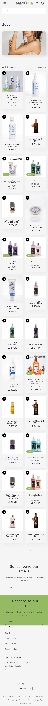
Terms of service (24, 700)
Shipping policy (37, 700)
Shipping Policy (11, 649)
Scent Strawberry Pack (35, 496)
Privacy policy (12, 700)
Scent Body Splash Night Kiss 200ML (36, 344)
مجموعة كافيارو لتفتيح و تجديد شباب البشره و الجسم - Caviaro (35, 381)
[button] (4, 3)
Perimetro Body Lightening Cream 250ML (35, 102)
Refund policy (40, 696)
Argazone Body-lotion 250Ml (36, 535)
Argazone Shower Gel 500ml (36, 422)
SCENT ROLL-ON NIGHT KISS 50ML (12, 458)
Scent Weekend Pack (36, 458)
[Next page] (30, 550)
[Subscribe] (40, 587)
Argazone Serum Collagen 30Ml (12, 422)
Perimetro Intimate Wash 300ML (12, 145)
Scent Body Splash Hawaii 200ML (12, 344)
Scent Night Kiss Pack (12, 263)
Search (7, 633)
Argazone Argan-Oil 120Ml (36, 140)
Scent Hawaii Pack (36, 181)
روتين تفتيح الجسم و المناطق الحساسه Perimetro (12, 97)
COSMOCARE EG (14, 696)
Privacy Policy (10, 638)
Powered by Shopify (27, 696)
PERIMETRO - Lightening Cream (12, 307)
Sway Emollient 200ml (12, 385)
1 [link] (17, 551)
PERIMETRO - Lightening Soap (36, 226)
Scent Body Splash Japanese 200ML (36, 302)
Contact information (25, 703)
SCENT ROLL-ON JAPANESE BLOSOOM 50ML (12, 497)
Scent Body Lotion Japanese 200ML (12, 535)
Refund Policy (10, 644)
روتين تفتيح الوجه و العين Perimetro (12, 182)
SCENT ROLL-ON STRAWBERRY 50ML (12, 221)
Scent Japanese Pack (36, 262)
